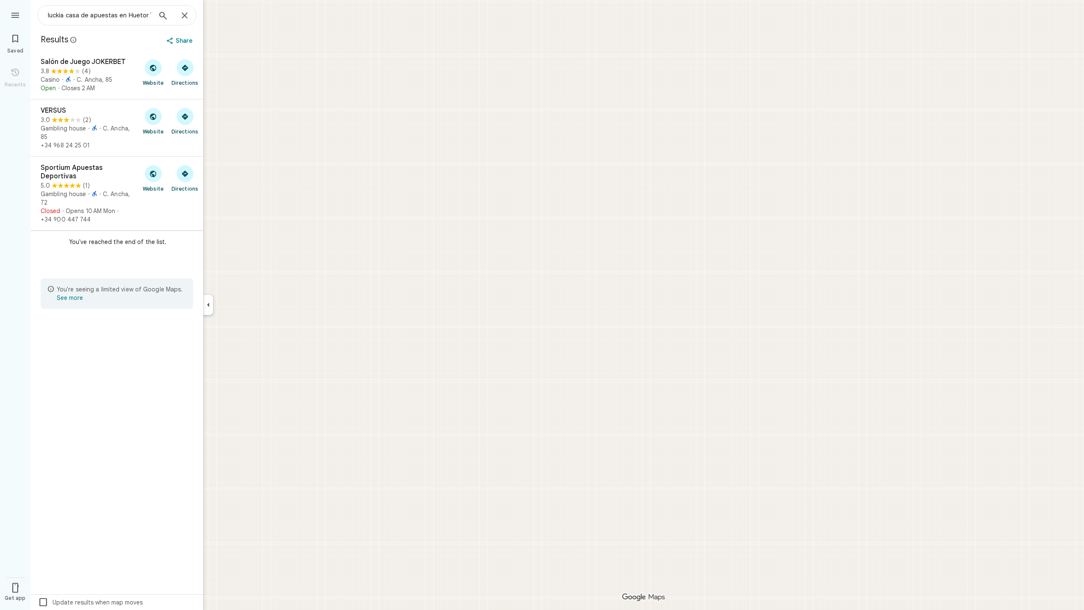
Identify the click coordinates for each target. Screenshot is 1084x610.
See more (70, 298)
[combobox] (99, 15)
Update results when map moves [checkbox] (90, 602)
